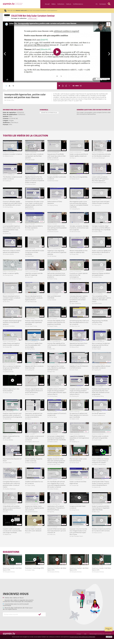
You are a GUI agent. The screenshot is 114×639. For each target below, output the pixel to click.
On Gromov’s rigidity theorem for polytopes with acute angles (34, 345)
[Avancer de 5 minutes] (66, 86)
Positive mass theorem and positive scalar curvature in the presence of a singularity (12, 415)
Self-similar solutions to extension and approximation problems (56, 275)
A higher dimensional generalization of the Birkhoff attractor (12, 322)
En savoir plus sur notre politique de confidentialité (82, 636)
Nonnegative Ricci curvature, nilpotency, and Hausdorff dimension (56, 368)
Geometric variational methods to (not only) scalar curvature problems (34, 415)
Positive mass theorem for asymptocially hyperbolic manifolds (34, 322)
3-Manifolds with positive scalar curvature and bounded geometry (12, 508)
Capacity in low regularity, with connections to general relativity (56, 252)
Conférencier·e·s (78, 4)
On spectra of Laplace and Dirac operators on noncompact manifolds (79, 415)
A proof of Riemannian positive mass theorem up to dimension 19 (56, 530)
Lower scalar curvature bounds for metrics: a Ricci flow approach (100, 178)
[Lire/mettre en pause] (59, 85)
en (96, 4)
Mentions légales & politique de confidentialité (100, 634)
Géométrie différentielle (49, 112)
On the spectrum (99, 413)
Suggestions (11, 552)
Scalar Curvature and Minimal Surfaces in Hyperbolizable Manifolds (101, 508)
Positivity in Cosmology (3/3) (34, 568)
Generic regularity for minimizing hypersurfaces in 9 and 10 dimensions (34, 390)
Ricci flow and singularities (78, 177)
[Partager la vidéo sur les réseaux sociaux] (13, 86)
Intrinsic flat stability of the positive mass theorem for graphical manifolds (56, 322)
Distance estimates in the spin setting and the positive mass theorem (56, 227)
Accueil (47, 4)
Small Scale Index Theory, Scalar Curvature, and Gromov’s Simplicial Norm (101, 483)
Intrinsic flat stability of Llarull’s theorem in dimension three (56, 345)
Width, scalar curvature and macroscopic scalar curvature (34, 438)
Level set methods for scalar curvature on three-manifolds (34, 252)
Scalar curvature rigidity (11, 273)
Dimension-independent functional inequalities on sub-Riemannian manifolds (56, 438)
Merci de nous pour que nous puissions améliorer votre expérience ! (32, 10)
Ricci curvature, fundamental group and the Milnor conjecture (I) (101, 345)
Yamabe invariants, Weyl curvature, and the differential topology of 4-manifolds (101, 227)
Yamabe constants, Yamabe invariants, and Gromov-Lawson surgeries (79, 227)
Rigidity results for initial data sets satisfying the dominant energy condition (56, 460)
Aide (85, 634)
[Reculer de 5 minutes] (62, 86)
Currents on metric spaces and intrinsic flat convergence (79, 275)
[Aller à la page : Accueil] (9, 4)
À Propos (79, 634)
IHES (10, 116)
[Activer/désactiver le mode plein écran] (81, 85)
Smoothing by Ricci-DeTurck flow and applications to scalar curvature (79, 322)
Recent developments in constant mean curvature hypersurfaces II (33, 298)
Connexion (102, 4)
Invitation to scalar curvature (12, 154)
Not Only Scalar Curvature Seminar (33, 15)
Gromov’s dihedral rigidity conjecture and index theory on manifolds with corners (12, 203)
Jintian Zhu (10, 100)
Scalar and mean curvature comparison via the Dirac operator (34, 156)
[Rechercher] (109, 4)
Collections (60, 4)
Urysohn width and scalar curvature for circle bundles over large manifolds (12, 530)
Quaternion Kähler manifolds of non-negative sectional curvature (34, 508)
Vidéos (53, 4)
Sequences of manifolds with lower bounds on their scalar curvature (56, 156)
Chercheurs (14, 122)
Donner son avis (109, 629)
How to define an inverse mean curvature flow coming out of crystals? (100, 460)
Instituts (68, 4)
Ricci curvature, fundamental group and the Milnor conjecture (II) (12, 368)
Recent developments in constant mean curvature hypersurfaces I (11, 298)
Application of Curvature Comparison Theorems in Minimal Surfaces (56, 508)
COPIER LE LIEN (32, 18)
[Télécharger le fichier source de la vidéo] (9, 86)
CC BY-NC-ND (13, 118)
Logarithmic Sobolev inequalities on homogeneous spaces (79, 438)
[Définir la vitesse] (73, 86)
